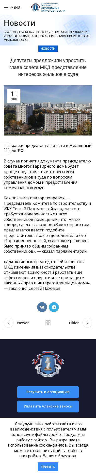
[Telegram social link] (54, 307)
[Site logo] (48, 7)
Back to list (48, 323)
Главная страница (18, 32)
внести (58, 145)
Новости (41, 32)
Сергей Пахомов (29, 208)
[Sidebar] (6, 148)
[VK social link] (42, 307)
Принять (48, 467)
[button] (48, 392)
